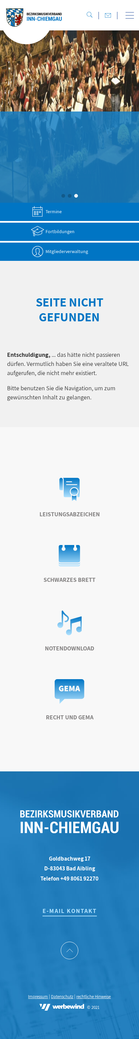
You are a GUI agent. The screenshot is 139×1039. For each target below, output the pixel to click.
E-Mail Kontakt (70, 911)
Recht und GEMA (69, 717)
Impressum (38, 996)
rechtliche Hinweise (93, 996)
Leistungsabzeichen (69, 514)
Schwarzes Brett (69, 580)
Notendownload (69, 648)
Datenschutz (62, 996)
